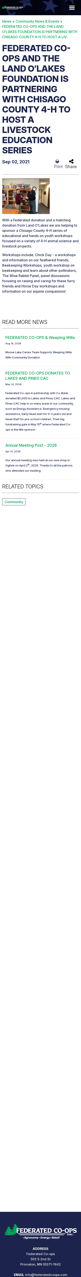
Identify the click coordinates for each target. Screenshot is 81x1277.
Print (58, 166)
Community (14, 502)
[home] (40, 1230)
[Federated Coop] (11, 7)
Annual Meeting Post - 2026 (31, 445)
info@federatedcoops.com (46, 1275)
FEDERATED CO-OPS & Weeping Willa (40, 337)
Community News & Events (37, 21)
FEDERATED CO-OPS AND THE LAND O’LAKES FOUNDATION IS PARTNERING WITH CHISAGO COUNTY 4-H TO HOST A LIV (39, 31)
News (6, 21)
